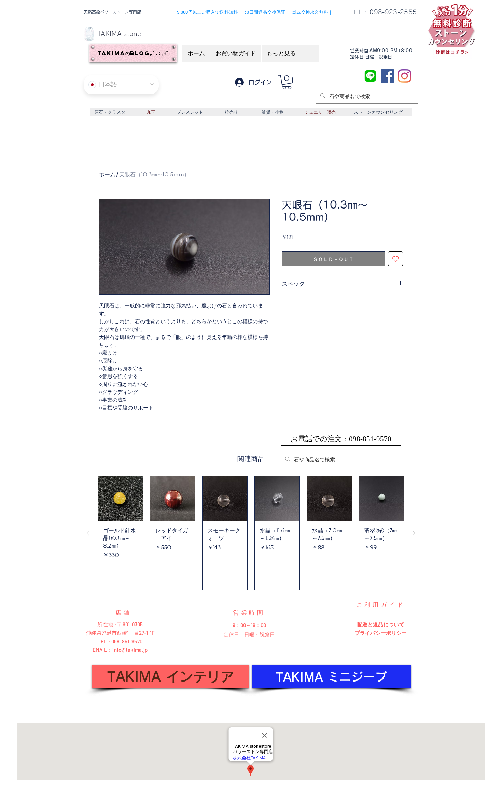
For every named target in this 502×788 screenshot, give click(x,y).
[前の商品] (88, 533)
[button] (286, 82)
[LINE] (370, 76)
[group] (251, 532)
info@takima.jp (130, 650)
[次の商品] (414, 533)
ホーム (107, 174)
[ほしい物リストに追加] (395, 259)
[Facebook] (387, 76)
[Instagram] (404, 76)
